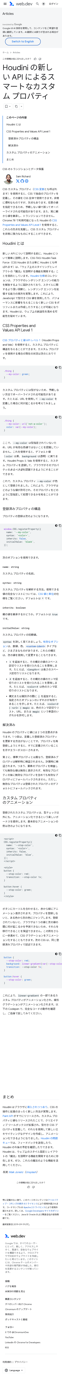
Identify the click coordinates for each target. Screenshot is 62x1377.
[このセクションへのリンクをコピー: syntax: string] (24, 583)
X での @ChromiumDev (17, 1332)
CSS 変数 (39, 189)
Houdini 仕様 (37, 276)
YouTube (9, 1337)
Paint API (8, 1116)
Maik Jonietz (16, 1172)
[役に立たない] (40, 59)
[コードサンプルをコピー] (60, 367)
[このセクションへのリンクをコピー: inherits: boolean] (28, 608)
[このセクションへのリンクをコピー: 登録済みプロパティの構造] (43, 509)
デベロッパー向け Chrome (18, 1304)
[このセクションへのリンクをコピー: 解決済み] (18, 725)
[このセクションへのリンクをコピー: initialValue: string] (32, 628)
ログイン (53, 3)
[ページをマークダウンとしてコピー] (16, 106)
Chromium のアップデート (18, 1309)
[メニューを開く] (5, 4)
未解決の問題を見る (15, 1291)
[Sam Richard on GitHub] (22, 182)
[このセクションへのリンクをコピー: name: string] (22, 567)
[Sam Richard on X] (18, 182)
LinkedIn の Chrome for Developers (22, 1342)
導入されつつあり (37, 1107)
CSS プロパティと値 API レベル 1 (21, 340)
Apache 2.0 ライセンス (34, 1207)
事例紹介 (9, 1314)
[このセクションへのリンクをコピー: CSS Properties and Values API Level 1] (35, 330)
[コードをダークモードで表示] (56, 367)
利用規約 (7, 1362)
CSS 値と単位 (46, 594)
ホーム (6, 52)
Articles (8, 14)
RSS (7, 1347)
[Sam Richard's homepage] (26, 182)
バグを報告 (10, 1286)
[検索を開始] (37, 4)
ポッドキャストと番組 (16, 1319)
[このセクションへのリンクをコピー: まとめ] (17, 1097)
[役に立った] (35, 59)
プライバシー (21, 1362)
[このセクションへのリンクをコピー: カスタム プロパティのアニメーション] (35, 803)
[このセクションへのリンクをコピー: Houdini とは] (27, 244)
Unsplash (31, 1172)
